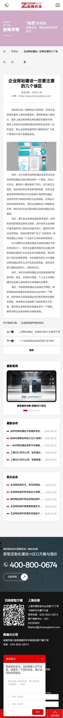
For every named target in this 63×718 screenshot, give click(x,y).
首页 (4, 57)
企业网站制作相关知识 (32, 323)
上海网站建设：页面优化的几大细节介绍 (39, 331)
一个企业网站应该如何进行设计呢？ (37, 341)
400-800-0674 (33, 564)
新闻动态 (14, 57)
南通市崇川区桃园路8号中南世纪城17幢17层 (26, 640)
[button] (25, 410)
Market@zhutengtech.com (44, 627)
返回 (31, 350)
